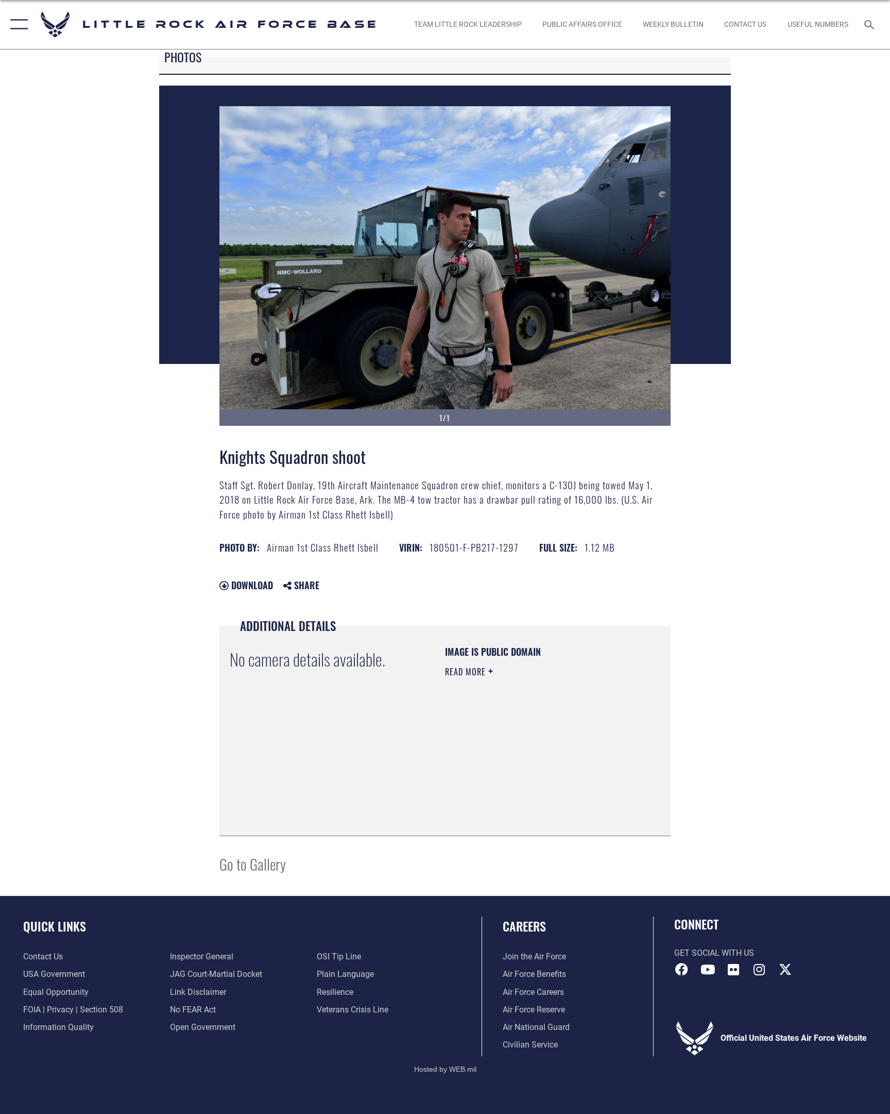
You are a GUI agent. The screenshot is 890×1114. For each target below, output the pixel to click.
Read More (466, 672)
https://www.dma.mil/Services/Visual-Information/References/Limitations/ (507, 773)
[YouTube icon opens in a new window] (707, 969)
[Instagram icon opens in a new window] (759, 969)
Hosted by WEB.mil (445, 1069)
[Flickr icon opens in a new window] (733, 969)
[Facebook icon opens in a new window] (682, 969)
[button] (16, 24)
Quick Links (54, 926)
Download (251, 585)
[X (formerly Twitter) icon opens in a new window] (785, 969)
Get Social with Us (714, 953)
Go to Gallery (252, 864)
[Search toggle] (870, 24)
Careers (524, 926)
